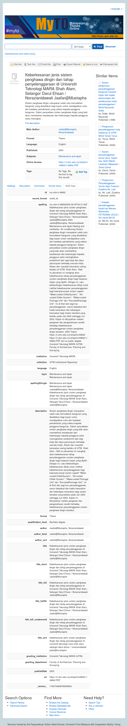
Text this (31, 64)
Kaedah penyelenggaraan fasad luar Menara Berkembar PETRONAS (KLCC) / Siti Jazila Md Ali (108, 210)
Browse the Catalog (58, 702)
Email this (46, 64)
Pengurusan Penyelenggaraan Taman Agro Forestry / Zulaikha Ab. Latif (109, 184)
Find (99, 46)
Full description (32, 123)
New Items (54, 715)
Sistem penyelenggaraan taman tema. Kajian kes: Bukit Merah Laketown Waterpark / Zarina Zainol (108, 159)
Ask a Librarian (96, 705)
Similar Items (55, 185)
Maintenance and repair (70, 156)
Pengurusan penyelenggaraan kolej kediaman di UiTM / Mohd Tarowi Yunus (109, 131)
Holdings (11, 185)
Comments (39, 185)
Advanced (110, 46)
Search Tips (94, 702)
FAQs (91, 708)
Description (24, 185)
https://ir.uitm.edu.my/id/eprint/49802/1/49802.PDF (73, 163)
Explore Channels (57, 708)
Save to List (92, 64)
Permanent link (110, 64)
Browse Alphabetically (60, 705)
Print (58, 64)
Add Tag (82, 171)
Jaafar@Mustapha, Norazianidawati (68, 131)
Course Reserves (57, 711)
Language (116, 8)
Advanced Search (18, 705)
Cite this (18, 64)
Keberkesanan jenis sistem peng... (20, 53)
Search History (17, 702)
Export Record (73, 64)
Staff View (70, 185)
